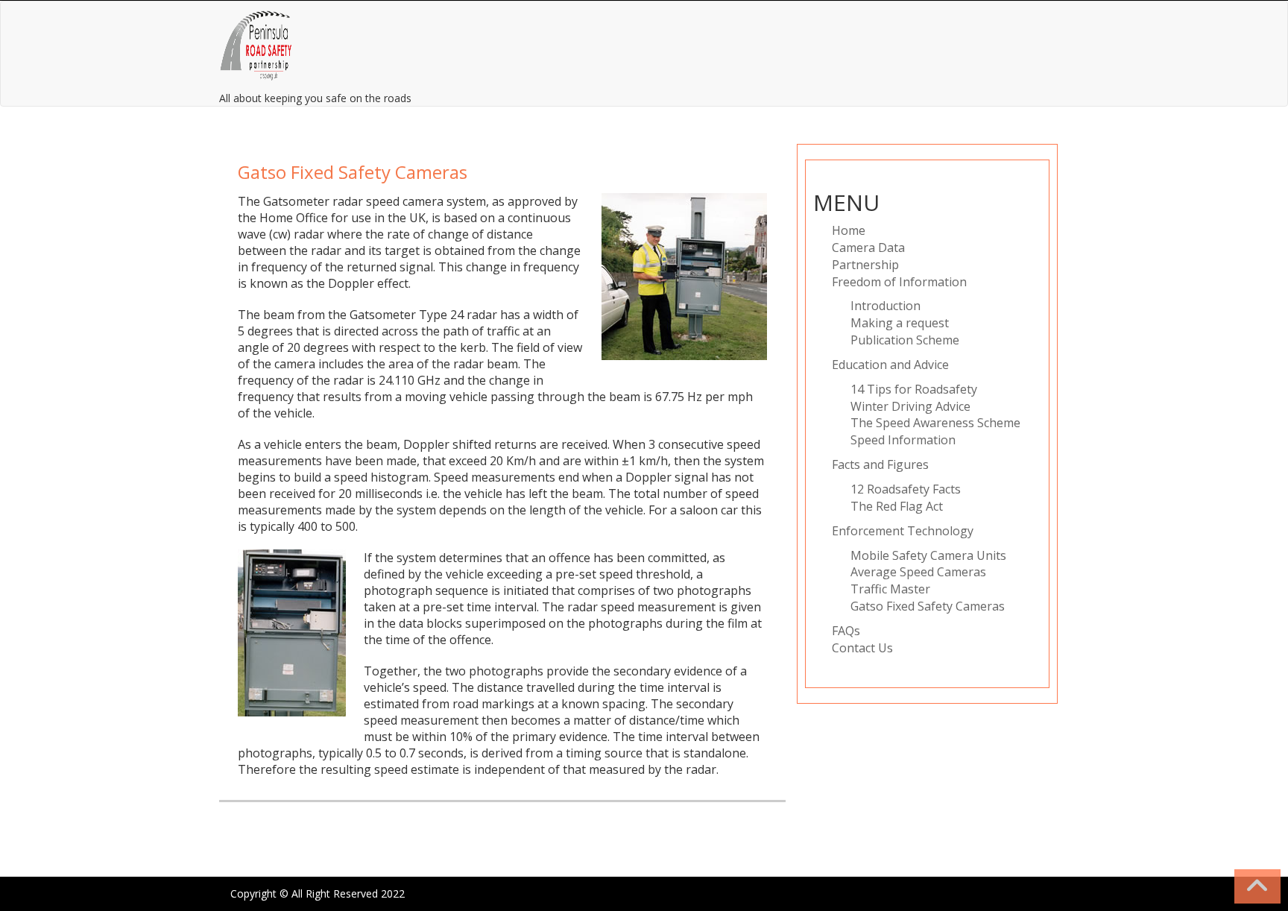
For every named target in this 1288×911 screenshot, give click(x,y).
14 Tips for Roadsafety (913, 389)
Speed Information (903, 440)
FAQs (846, 630)
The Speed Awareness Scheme (935, 422)
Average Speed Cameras (918, 572)
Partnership (865, 264)
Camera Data (868, 247)
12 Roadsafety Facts (905, 489)
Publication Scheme (904, 340)
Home (848, 230)
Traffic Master (890, 589)
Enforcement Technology (902, 531)
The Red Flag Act (896, 506)
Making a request (899, 323)
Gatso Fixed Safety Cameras (927, 606)
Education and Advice (890, 364)
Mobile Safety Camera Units (928, 555)
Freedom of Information (899, 282)
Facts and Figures (880, 464)
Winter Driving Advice (910, 406)
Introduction (885, 305)
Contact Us (862, 648)
